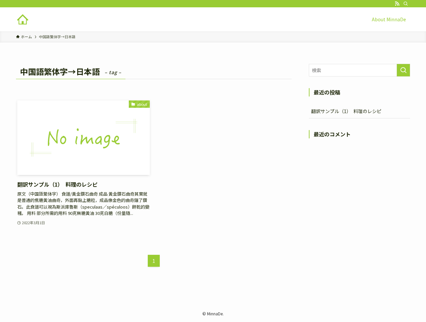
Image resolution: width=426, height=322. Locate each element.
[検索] (405, 3)
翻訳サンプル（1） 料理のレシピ (346, 111)
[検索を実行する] (403, 70)
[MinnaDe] (22, 19)
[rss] (397, 3)
